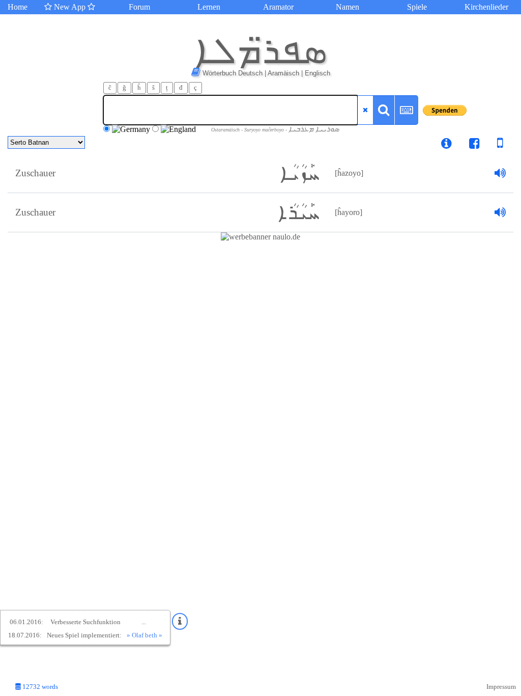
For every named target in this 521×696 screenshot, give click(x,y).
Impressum (501, 686)
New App (70, 7)
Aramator (278, 7)
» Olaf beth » (144, 635)
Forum (139, 7)
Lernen (208, 7)
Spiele (417, 7)
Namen (347, 7)
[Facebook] (474, 145)
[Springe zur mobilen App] (492, 145)
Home (17, 7)
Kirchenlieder (486, 7)
